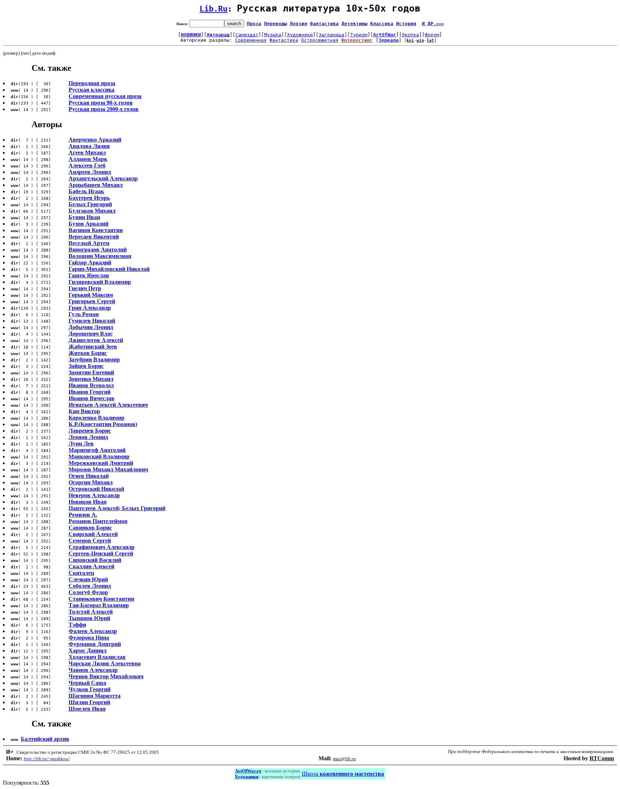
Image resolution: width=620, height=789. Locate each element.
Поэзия (298, 23)
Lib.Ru (213, 8)
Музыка (272, 34)
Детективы (354, 23)
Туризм (358, 34)
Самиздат (246, 34)
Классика (381, 23)
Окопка (410, 34)
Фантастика (324, 23)
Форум (432, 34)
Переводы (275, 23)
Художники (300, 34)
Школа (343, 774)
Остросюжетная (319, 40)
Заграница (331, 34)
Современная (251, 40)
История (406, 23)
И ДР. (433, 23)
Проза (254, 23)
